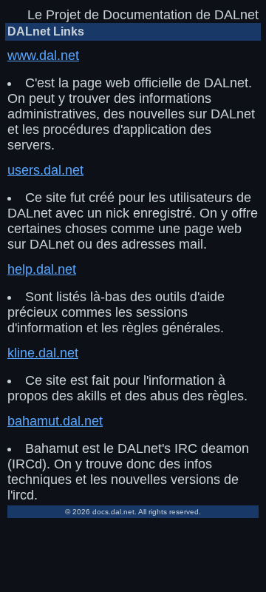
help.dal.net (41, 269)
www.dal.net (43, 55)
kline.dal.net (42, 353)
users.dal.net (45, 170)
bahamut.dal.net (55, 421)
